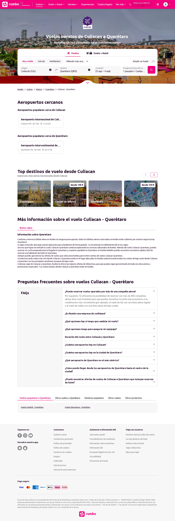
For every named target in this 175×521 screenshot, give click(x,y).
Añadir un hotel (140, 61)
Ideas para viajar (132, 452)
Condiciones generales (63, 439)
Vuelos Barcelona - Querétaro (77, 407)
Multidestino (55, 61)
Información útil (96, 448)
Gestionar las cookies (63, 452)
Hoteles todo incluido (135, 443)
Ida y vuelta (27, 61)
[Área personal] (167, 4)
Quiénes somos (60, 435)
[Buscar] (151, 70)
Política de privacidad (62, 443)
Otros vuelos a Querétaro (67, 398)
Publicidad (58, 461)
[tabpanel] (88, 250)
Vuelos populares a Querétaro (35, 398)
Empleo (57, 456)
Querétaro (49, 89)
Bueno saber (26, 228)
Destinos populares (94, 398)
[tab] (73, 53)
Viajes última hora (133, 448)
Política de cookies (61, 448)
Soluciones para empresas (65, 470)
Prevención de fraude (99, 461)
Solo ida (41, 61)
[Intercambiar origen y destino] (56, 70)
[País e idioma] (158, 4)
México (39, 89)
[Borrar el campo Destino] (89, 70)
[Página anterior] (145, 174)
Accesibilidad (95, 456)
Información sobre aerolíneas (102, 443)
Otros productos (133, 398)
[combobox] (37, 70)
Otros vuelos (114, 398)
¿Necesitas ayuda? (97, 435)
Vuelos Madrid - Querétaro (32, 407)
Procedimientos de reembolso (102, 439)
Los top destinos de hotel (136, 439)
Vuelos (30, 89)
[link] (34, 194)
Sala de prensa (60, 465)
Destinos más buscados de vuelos (140, 435)
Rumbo (20, 89)
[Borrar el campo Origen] (50, 70)
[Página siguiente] (154, 174)
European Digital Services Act (102, 452)
